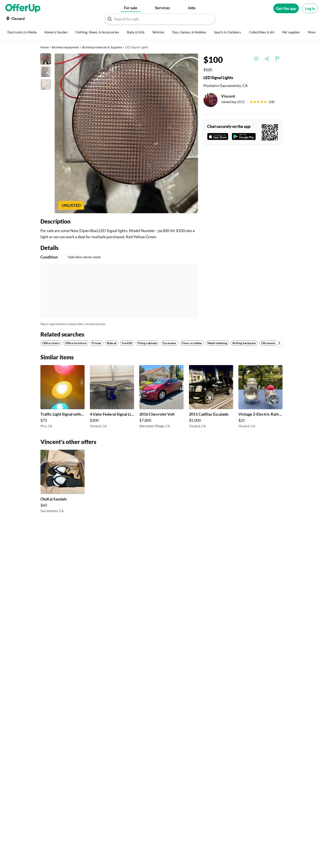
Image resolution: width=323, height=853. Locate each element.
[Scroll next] (279, 343)
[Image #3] (45, 84)
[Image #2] (45, 71)
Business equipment (65, 47)
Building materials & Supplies (102, 47)
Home (44, 47)
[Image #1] (45, 58)
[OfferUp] (22, 8)
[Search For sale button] (109, 19)
